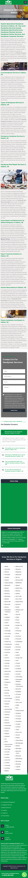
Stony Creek (19, 702)
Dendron (7, 676)
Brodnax (7, 607)
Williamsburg (19, 758)
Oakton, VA (8, 839)
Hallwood (7, 714)
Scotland (18, 666)
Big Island (7, 593)
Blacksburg (7, 596)
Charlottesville (8, 644)
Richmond (18, 647)
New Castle (18, 596)
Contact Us (5, 813)
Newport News (19, 601)
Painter (17, 620)
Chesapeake (8, 647)
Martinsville (18, 574)
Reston (17, 644)
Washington (18, 748)
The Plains (18, 716)
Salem (17, 652)
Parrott (17, 628)
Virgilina (18, 737)
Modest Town (19, 588)
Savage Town (19, 657)
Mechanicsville (19, 580)
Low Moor (7, 762)
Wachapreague (19, 743)
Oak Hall (18, 614)
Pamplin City (19, 625)
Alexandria (7, 569)
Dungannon (7, 682)
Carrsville (7, 625)
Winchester (18, 761)
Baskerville (7, 585)
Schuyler (18, 663)
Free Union (7, 701)
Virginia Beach (19, 740)
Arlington (7, 577)
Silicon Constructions (18, 866)
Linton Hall (7, 760)
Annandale (7, 574)
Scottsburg (18, 668)
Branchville (7, 604)
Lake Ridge (7, 749)
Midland (18, 585)
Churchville (7, 649)
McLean (18, 577)
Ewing (6, 687)
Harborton (7, 722)
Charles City (8, 641)
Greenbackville (8, 709)
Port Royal (18, 636)
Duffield (6, 679)
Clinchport (7, 660)
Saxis (17, 660)
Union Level (19, 732)
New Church (19, 599)
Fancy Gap (7, 695)
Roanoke (18, 649)
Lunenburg (7, 765)
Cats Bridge (7, 630)
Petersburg (18, 630)
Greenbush (7, 712)
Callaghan (7, 617)
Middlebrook (19, 582)
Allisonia (7, 571)
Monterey (18, 590)
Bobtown (7, 599)
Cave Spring (8, 633)
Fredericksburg (8, 698)
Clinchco (7, 657)
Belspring (7, 590)
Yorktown (18, 769)
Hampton (7, 717)
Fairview (7, 693)
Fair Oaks (7, 690)
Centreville (7, 636)
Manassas (18, 569)
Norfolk (17, 607)
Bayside (7, 588)
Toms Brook (18, 721)
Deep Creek (8, 671)
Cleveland (7, 652)
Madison (7, 770)
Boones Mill (7, 601)
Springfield (18, 691)
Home (2, 19)
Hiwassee (7, 736)
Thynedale (18, 718)
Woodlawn (18, 764)
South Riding (19, 676)
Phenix (17, 633)
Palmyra (18, 622)
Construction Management (8, 802)
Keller (6, 741)
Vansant (18, 735)
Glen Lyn (7, 706)
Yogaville (18, 766)
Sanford (18, 655)
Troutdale (18, 724)
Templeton (18, 713)
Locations (4, 810)
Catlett (6, 628)
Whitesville (18, 755)
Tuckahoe (18, 726)
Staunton (18, 697)
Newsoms (18, 604)
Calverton (7, 620)
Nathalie (18, 593)
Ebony (6, 684)
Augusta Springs (9, 582)
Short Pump (18, 671)
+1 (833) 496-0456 (9, 827)
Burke (6, 614)
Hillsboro (7, 733)
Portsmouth (18, 638)
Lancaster (7, 751)
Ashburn (7, 580)
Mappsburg (18, 571)
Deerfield (7, 674)
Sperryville (18, 689)
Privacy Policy (5, 815)
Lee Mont (7, 754)
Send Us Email (9, 833)
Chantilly (7, 638)
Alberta (6, 566)
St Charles (18, 694)
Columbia (7, 663)
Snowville (18, 674)
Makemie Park (19, 566)
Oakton (7, 19)
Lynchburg (7, 768)
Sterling (18, 699)
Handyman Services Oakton (16, 19)
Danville (7, 668)
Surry (17, 707)
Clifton (6, 655)
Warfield (18, 745)
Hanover (7, 720)
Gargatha (7, 703)
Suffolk (17, 705)
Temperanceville (20, 710)
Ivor (6, 739)
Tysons (17, 729)
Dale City (7, 666)
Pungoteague (19, 641)
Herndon (7, 730)
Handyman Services (7, 804)
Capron (6, 622)
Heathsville (7, 728)
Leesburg (7, 757)
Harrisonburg (8, 725)
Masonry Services (6, 807)
